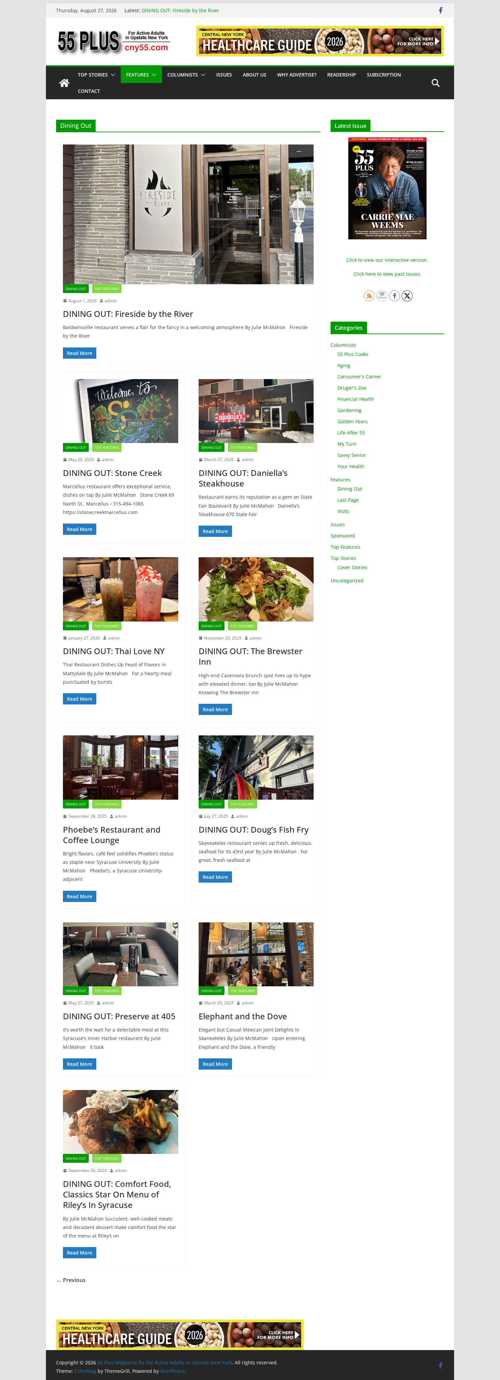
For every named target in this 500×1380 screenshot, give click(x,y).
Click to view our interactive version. (387, 260)
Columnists (182, 74)
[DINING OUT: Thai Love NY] (120, 589)
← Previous (71, 1280)
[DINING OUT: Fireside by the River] (188, 214)
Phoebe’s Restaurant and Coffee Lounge (112, 835)
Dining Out (76, 288)
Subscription (384, 74)
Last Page (348, 500)
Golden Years (352, 421)
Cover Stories (352, 567)
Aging (343, 365)
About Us (254, 74)
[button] (111, 75)
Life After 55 (351, 432)
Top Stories (93, 74)
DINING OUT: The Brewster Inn (250, 656)
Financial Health (355, 399)
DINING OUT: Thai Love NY (114, 651)
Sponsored (343, 535)
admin (111, 301)
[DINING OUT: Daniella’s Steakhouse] (256, 411)
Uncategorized (347, 580)
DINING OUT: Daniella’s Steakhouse (243, 478)
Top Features (107, 288)
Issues (224, 74)
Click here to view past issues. (387, 274)
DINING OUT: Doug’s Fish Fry (254, 829)
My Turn (346, 444)
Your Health (350, 466)
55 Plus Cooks (352, 354)
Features (137, 74)
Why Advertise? (296, 74)
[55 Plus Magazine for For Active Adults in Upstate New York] (64, 83)
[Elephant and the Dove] (256, 954)
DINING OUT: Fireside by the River (180, 10)
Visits (343, 511)
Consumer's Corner (359, 376)
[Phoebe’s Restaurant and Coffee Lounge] (120, 767)
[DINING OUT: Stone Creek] (120, 411)
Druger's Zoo (351, 388)
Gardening (349, 410)
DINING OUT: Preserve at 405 (119, 1016)
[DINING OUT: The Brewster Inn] (256, 589)
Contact (89, 91)
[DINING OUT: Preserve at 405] (120, 954)
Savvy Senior (351, 455)
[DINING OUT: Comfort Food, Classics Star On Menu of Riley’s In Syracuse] (120, 1122)
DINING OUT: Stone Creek (112, 472)
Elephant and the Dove (243, 1016)
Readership (341, 74)
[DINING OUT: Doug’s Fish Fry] (256, 767)
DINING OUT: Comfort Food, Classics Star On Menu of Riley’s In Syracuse (117, 1194)
